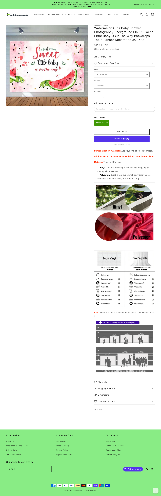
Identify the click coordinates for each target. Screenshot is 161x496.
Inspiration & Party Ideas (17, 446)
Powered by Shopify (90, 490)
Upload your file (101, 123)
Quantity (97, 92)
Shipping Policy (62, 446)
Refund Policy (62, 450)
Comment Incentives (115, 446)
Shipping (97, 49)
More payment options (122, 145)
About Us (10, 441)
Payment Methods (64, 455)
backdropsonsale (76, 490)
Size (96, 70)
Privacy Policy (12, 450)
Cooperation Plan (113, 450)
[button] (55, 14)
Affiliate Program (113, 455)
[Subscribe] (48, 469)
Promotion (110, 441)
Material (97, 81)
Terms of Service (13, 455)
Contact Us (61, 441)
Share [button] (99, 409)
